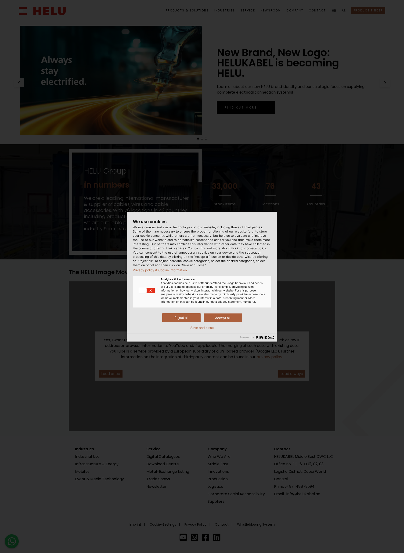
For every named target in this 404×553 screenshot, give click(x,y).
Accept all (222, 318)
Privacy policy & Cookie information (160, 270)
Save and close (202, 328)
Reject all (181, 318)
